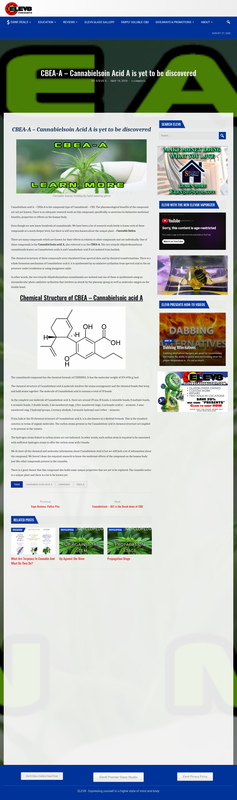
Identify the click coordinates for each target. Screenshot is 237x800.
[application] (192, 231)
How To (168, 335)
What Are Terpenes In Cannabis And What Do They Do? (33, 560)
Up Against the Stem (71, 558)
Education (45, 22)
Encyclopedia (67, 529)
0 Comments (138, 81)
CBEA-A (80, 484)
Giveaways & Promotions (173, 22)
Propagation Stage (118, 558)
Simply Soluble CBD (135, 22)
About (205, 22)
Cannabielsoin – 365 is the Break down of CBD (117, 506)
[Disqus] (81, 617)
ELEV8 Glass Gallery (99, 22)
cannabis (64, 484)
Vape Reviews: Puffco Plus (45, 506)
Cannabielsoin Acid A (39, 484)
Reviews (69, 22)
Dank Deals (19, 22)
